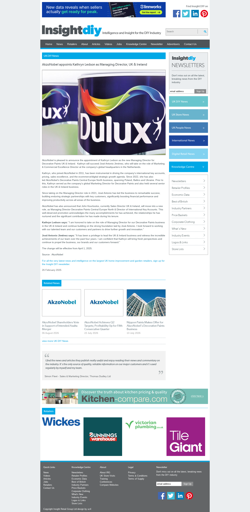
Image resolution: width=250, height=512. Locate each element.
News (59, 44)
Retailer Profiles (181, 188)
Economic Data (180, 194)
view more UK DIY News (55, 341)
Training (104, 479)
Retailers (72, 44)
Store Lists (178, 249)
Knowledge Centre (136, 44)
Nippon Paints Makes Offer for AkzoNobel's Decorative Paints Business (145, 326)
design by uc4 (84, 509)
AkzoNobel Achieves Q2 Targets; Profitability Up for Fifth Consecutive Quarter (103, 326)
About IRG (105, 472)
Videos (108, 44)
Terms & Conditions (137, 475)
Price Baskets (179, 215)
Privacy (132, 472)
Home (48, 44)
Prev (44, 445)
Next (139, 445)
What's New (179, 228)
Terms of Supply (136, 479)
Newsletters (179, 181)
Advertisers (173, 44)
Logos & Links (180, 242)
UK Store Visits (107, 475)
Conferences (106, 482)
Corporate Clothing (183, 222)
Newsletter (157, 44)
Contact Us (190, 44)
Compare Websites (109, 485)
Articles (96, 44)
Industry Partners (181, 208)
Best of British (180, 201)
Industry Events (181, 235)
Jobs (119, 44)
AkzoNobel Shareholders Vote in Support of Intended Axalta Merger (60, 326)
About (84, 44)
